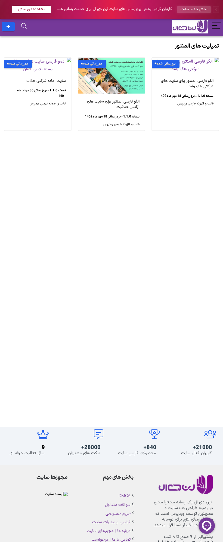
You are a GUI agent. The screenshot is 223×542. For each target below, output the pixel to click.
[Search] (23, 26)
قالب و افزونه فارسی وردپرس (195, 103)
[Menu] (216, 26)
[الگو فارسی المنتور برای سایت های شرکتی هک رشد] (185, 61)
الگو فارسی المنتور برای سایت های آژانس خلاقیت (113, 104)
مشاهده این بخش (31, 9)
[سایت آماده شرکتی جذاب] (37, 61)
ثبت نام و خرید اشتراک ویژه (8, 26)
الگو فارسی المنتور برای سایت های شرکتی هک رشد (187, 83)
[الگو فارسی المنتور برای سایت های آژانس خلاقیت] (111, 61)
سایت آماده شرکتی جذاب (46, 81)
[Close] (216, 9)
